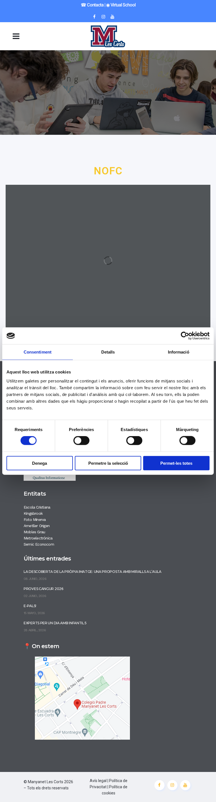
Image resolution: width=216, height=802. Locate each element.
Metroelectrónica (38, 538)
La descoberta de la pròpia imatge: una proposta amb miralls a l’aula (92, 571)
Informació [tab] (178, 352)
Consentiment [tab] (37, 352)
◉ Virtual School (121, 5)
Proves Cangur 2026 (43, 589)
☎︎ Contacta (92, 5)
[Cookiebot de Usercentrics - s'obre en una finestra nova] (185, 336)
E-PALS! (30, 606)
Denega (39, 463)
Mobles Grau (34, 532)
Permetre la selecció (108, 463)
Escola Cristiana (37, 507)
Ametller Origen (37, 525)
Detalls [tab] (108, 352)
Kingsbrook (33, 513)
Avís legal (98, 780)
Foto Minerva (35, 519)
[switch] (81, 440)
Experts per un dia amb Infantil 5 (55, 623)
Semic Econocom (39, 544)
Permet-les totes (176, 463)
